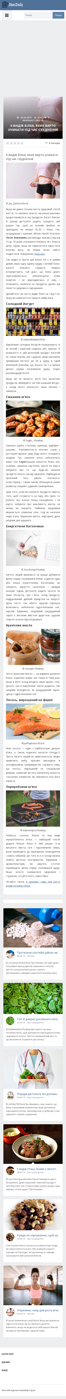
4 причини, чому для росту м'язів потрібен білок (38, 1310)
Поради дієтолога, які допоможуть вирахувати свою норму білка (38, 1094)
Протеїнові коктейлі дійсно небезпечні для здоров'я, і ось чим (38, 952)
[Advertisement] (33, 55)
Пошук (58, 15)
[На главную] (14, 5)
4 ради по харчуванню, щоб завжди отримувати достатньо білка (38, 1235)
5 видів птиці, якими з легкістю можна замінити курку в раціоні (38, 1169)
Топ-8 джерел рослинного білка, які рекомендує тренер (38, 1019)
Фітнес (33, 134)
